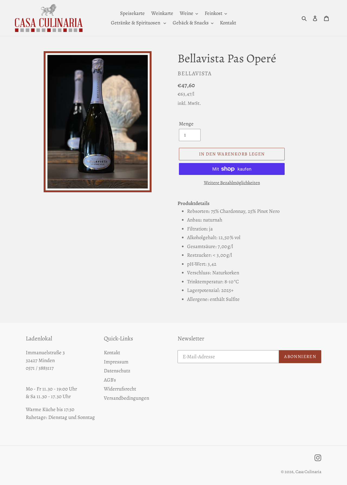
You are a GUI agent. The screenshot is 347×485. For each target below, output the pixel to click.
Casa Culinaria (308, 472)
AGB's (110, 379)
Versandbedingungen (126, 398)
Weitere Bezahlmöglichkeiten (232, 183)
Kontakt (112, 352)
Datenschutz (117, 370)
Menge (186, 123)
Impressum (116, 361)
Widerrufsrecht (120, 388)
